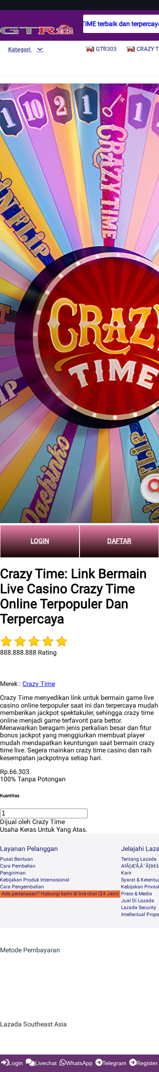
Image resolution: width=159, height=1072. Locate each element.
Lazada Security (138, 907)
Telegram (114, 1063)
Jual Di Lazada (137, 900)
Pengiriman (13, 873)
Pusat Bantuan (16, 859)
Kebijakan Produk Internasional (34, 880)
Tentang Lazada (139, 859)
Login (16, 1063)
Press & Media (136, 894)
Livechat (46, 1063)
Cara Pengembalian (22, 887)
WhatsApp (79, 1063)
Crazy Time (38, 684)
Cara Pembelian (17, 866)
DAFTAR (119, 541)
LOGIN (40, 541)
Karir (126, 873)
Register (147, 1063)
